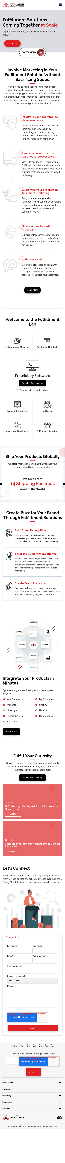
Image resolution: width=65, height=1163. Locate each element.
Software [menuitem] (6, 1089)
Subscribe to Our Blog (32, 777)
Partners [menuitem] (6, 1108)
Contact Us (12, 43)
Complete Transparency (32, 383)
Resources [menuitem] (7, 1102)
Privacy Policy (51, 1126)
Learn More (32, 290)
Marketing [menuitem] (6, 1095)
